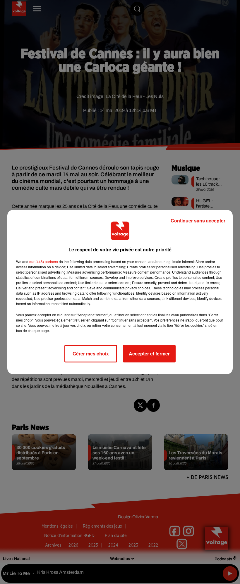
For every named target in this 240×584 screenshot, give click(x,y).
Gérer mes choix (91, 353)
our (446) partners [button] (43, 261)
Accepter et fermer (149, 353)
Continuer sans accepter (198, 220)
